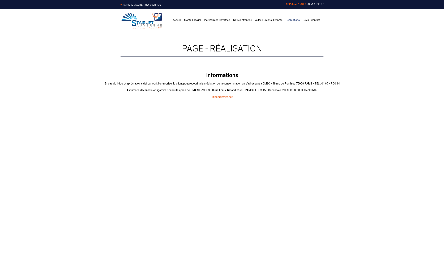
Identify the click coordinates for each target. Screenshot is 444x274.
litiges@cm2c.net (222, 97)
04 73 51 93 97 (315, 4)
